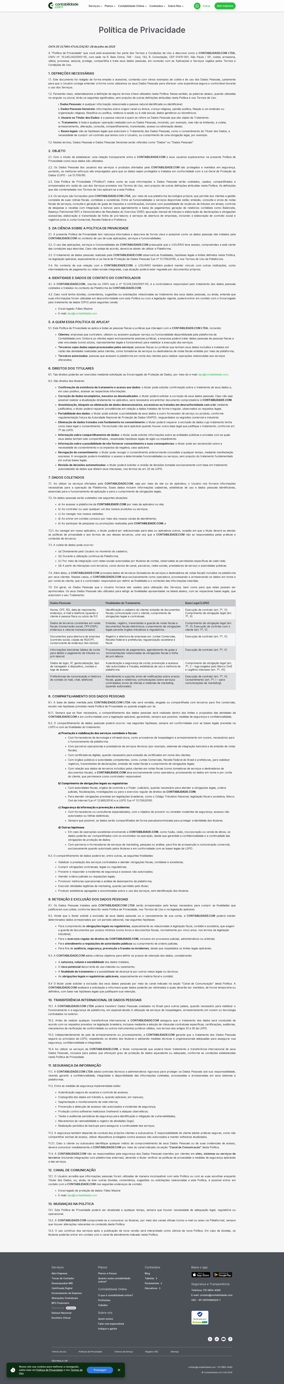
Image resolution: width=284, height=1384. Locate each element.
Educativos (151, 1288)
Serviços (94, 6)
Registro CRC (151, 1351)
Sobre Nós (174, 6)
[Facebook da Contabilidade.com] (230, 1339)
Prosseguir (100, 1370)
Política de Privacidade (49, 1370)
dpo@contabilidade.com (82, 313)
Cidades (103, 1305)
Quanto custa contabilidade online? (114, 1280)
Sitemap (175, 1351)
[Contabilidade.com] (63, 6)
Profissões (104, 1300)
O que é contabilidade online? (115, 1295)
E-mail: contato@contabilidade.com (211, 1295)
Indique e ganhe (107, 1328)
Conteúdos (156, 6)
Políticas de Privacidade (90, 1351)
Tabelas (149, 1278)
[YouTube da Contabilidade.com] (223, 1339)
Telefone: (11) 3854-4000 (206, 1290)
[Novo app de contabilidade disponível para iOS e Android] (201, 1275)
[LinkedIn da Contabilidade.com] (217, 1339)
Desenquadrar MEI (62, 1283)
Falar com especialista (111, 1323)
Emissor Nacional (61, 1312)
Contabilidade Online (131, 6)
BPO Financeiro (60, 1303)
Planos (109, 6)
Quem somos (105, 1318)
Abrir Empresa (59, 1273)
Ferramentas (152, 1283)
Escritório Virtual (61, 1317)
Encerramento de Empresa (67, 1293)
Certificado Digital (62, 1288)
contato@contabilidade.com (202, 1367)
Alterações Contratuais (65, 1298)
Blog (147, 1273)
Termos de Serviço (123, 1351)
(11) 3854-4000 (225, 1367)
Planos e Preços (107, 1273)
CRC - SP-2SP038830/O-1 (206, 1300)
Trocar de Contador (63, 1278)
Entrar (206, 6)
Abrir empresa (225, 5)
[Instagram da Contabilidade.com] (210, 1339)
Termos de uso (59, 1351)
